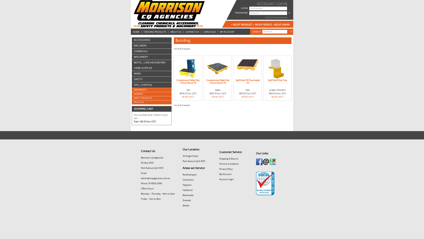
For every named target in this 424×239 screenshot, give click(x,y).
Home (136, 32)
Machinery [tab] (141, 56)
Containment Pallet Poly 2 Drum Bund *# (188, 81)
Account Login (226, 179)
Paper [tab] (137, 73)
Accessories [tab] (142, 40)
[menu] (152, 96)
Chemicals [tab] (141, 51)
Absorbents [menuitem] (140, 90)
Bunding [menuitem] (138, 94)
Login (244, 8)
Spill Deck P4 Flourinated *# (248, 81)
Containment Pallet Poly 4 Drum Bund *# (217, 81)
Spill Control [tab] (143, 84)
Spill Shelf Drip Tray (277, 80)
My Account (227, 32)
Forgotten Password (276, 18)
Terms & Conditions (229, 164)
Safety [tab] (138, 79)
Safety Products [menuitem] (143, 98)
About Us (175, 32)
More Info (188, 97)
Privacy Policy (226, 169)
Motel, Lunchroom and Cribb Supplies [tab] (149, 65)
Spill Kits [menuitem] (139, 102)
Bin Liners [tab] (140, 45)
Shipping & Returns (228, 159)
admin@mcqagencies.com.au (155, 178)
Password (241, 13)
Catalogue (209, 32)
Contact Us (192, 32)
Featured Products (155, 32)
